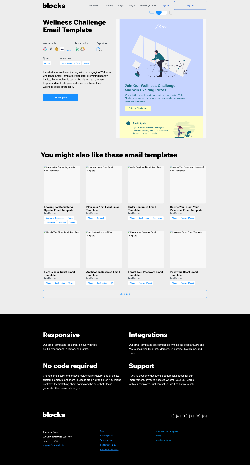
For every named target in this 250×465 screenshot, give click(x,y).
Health (86, 63)
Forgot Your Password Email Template (145, 273)
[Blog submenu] (134, 5)
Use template (60, 97)
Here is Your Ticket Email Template (59, 273)
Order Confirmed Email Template (142, 208)
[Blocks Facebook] (171, 414)
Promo (47, 63)
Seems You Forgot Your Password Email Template (186, 208)
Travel (71, 283)
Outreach (100, 218)
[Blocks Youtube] (185, 414)
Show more (125, 294)
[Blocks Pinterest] (198, 414)
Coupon (72, 222)
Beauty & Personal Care (70, 63)
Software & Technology (55, 218)
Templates (93, 5)
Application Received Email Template (103, 273)
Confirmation (144, 218)
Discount (62, 222)
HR (112, 283)
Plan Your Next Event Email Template (103, 208)
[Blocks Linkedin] (178, 414)
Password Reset (187, 218)
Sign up (190, 5)
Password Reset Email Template (184, 273)
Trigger (90, 218)
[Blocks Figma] (191, 414)
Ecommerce (50, 222)
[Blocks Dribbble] (204, 414)
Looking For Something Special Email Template (58, 208)
